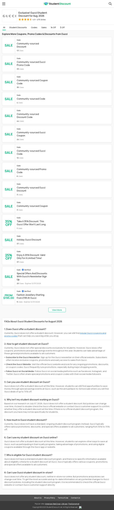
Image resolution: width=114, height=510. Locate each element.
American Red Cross (52, 504)
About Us (37, 498)
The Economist (73, 504)
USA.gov (64, 504)
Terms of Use (63, 498)
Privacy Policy (49, 498)
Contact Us (75, 498)
